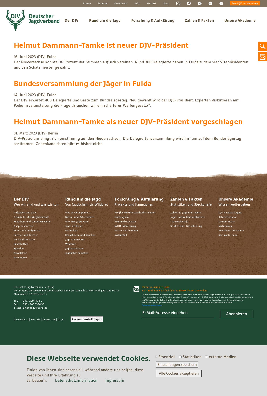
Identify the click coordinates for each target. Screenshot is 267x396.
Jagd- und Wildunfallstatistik (187, 217)
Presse (87, 3)
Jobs (137, 3)
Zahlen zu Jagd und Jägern (185, 213)
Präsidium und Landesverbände (32, 222)
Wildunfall (121, 235)
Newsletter (20, 253)
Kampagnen (122, 217)
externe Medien (223, 356)
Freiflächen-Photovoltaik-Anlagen (135, 213)
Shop (166, 3)
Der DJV (72, 20)
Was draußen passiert (78, 213)
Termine (102, 3)
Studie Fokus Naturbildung (186, 226)
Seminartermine (228, 235)
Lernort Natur (227, 222)
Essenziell (167, 356)
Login (61, 320)
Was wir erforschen (126, 231)
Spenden (19, 249)
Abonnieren (236, 314)
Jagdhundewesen (75, 240)
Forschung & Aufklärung (153, 20)
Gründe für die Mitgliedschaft (31, 217)
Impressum (49, 320)
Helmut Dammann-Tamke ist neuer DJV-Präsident (101, 45)
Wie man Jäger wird (77, 222)
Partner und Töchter (26, 235)
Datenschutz (21, 320)
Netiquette (20, 258)
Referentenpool (228, 217)
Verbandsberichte (24, 240)
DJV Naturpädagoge (230, 213)
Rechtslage (71, 231)
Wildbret (70, 244)
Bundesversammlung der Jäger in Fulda (83, 83)
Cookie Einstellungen (86, 319)
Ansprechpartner (24, 226)
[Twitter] (200, 3)
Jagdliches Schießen (77, 253)
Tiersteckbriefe (179, 222)
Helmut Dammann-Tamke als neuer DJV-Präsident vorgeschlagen (128, 121)
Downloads (120, 3)
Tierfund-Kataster (125, 222)
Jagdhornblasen (74, 249)
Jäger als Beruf (74, 226)
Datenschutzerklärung (152, 305)
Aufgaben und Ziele (25, 213)
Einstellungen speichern (177, 364)
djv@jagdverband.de (35, 308)
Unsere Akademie (240, 20)
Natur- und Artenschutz (79, 217)
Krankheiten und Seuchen (80, 235)
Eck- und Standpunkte (27, 231)
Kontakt (151, 3)
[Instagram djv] (178, 3)
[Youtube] (210, 3)
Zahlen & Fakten (199, 20)
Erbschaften (21, 244)
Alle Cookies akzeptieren (179, 373)
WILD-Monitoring (125, 226)
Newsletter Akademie (231, 231)
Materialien (225, 226)
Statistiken (192, 356)
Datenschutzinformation (76, 380)
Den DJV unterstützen (245, 3)
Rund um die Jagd (105, 20)
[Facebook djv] (189, 3)
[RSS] (221, 3)
